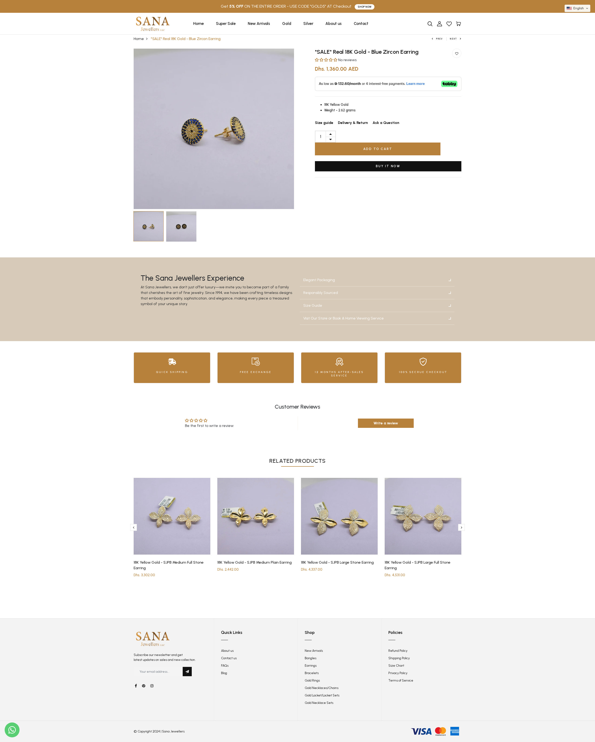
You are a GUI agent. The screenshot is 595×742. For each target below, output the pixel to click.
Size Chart (396, 666)
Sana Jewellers (173, 731)
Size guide (324, 122)
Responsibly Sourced (320, 292)
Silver (308, 23)
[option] (214, 129)
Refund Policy (397, 651)
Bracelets (312, 673)
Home (198, 23)
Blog (224, 673)
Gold (286, 23)
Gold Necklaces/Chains (321, 688)
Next (453, 38)
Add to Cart (377, 149)
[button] (326, 60)
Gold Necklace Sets (319, 703)
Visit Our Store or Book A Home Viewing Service (343, 318)
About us (333, 23)
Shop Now (364, 6)
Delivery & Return (353, 122)
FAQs (224, 666)
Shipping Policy (399, 658)
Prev (439, 38)
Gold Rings (312, 680)
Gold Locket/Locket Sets (322, 695)
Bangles (310, 658)
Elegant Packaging (319, 280)
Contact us (229, 658)
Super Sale (226, 23)
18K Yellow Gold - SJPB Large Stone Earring (337, 562)
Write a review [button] (386, 423)
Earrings (311, 666)
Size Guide (312, 305)
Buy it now (388, 166)
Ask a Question (386, 122)
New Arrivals (259, 23)
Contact (361, 23)
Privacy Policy (397, 673)
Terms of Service (400, 680)
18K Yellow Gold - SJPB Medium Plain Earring (254, 562)
